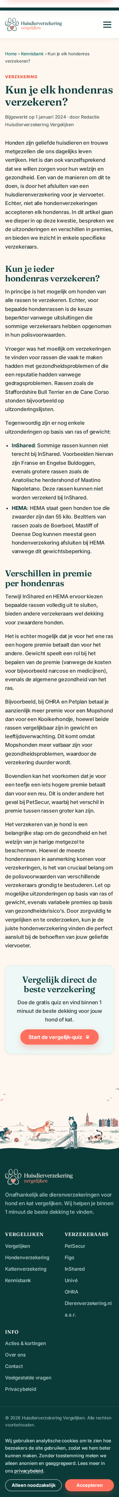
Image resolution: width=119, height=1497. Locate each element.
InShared (75, 1269)
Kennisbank (32, 53)
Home (11, 53)
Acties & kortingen (25, 1343)
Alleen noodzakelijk (34, 1485)
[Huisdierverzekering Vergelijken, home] (33, 24)
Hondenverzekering (27, 1257)
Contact (14, 1366)
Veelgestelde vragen (28, 1378)
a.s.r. (70, 1315)
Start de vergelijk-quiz (55, 1037)
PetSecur (75, 1246)
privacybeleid (28, 1470)
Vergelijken (17, 1246)
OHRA (71, 1292)
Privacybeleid (20, 1389)
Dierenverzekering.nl (88, 1303)
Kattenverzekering (25, 1269)
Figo (69, 1257)
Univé (71, 1280)
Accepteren (89, 1485)
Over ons (15, 1355)
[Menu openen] (107, 24)
